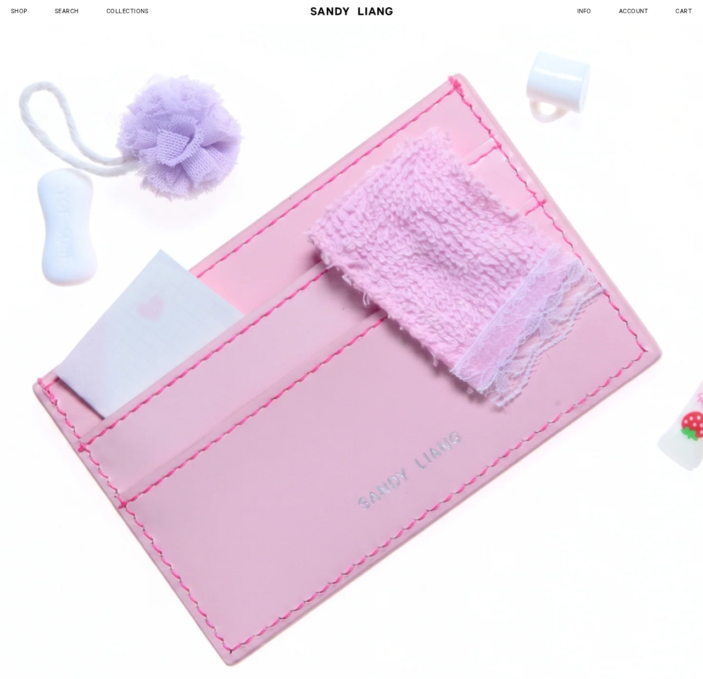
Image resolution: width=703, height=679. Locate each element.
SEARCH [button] (67, 10)
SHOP (19, 10)
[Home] (351, 11)
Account (633, 10)
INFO (584, 10)
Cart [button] (684, 10)
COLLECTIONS (127, 10)
